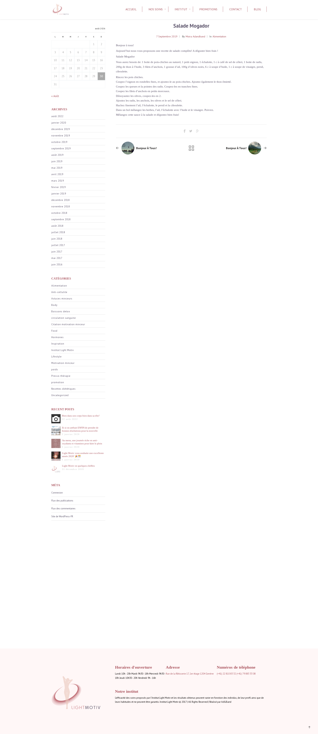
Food (54, 330)
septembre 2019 (61, 148)
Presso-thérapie (60, 375)
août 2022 (57, 116)
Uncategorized (60, 395)
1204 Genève (207, 673)
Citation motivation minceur (68, 324)
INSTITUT (181, 9)
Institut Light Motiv (62, 350)
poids (54, 369)
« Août (55, 96)
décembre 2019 (60, 129)
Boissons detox (60, 311)
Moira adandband (195, 36)
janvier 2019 (58, 193)
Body (54, 305)
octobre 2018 (59, 213)
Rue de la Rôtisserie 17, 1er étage (182, 673)
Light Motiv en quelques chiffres (78, 465)
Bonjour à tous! (146, 148)
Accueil (131, 9)
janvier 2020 (58, 122)
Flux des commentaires (63, 508)
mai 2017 (56, 258)
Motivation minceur (63, 363)
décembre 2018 (60, 200)
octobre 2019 (59, 142)
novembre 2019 (60, 135)
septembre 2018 (61, 219)
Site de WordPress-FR (62, 516)
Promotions (208, 9)
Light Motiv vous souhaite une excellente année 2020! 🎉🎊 (83, 455)
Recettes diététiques (63, 388)
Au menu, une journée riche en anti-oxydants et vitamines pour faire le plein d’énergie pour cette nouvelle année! (82, 442)
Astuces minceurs (61, 298)
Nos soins (156, 9)
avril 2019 (57, 174)
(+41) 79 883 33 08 (246, 673)
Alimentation (59, 285)
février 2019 (58, 187)
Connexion (57, 492)
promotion (57, 382)
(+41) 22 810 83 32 (226, 673)
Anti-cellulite (59, 292)
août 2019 (57, 155)
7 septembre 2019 (166, 36)
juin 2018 (56, 238)
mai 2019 (56, 167)
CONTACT (235, 9)
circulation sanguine (63, 317)
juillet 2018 (58, 232)
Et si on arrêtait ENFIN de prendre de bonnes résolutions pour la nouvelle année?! (80, 429)
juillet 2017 (58, 245)
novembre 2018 (60, 206)
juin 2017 (56, 251)
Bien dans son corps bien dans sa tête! (81, 415)
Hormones (57, 337)
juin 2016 (56, 264)
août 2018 (57, 225)
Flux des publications (62, 500)
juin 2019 (56, 161)
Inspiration (57, 343)
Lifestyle (56, 356)
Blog (257, 9)
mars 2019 (57, 180)
